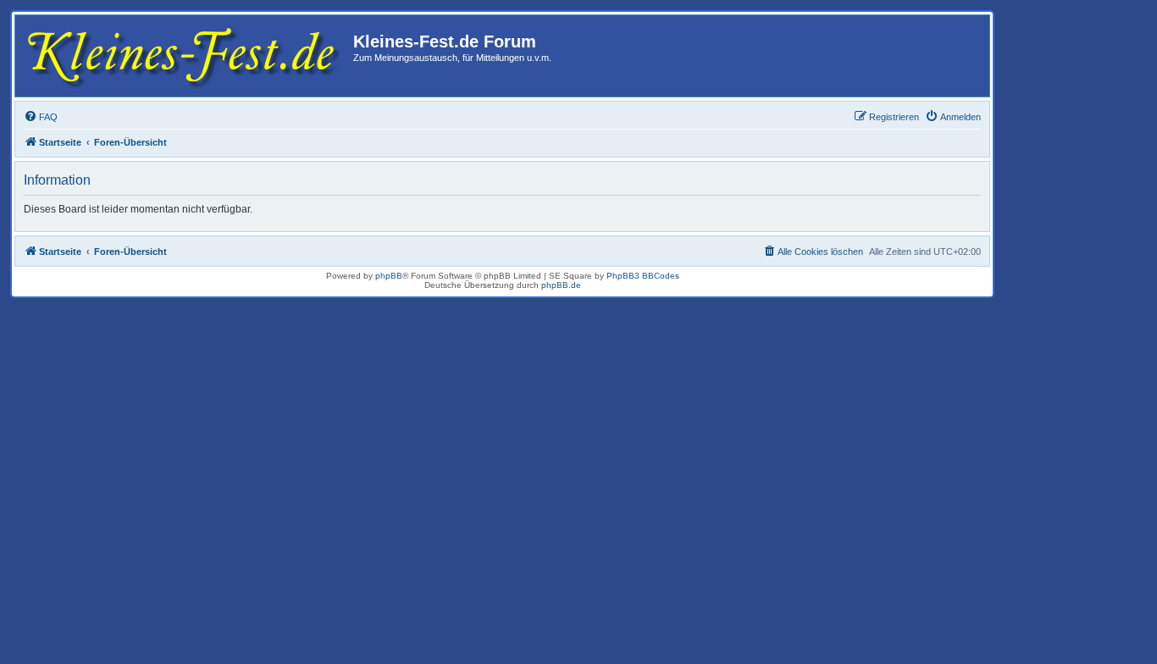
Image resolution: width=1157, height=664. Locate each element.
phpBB (388, 275)
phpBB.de (561, 285)
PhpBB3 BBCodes (642, 275)
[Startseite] (186, 55)
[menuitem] (41, 117)
